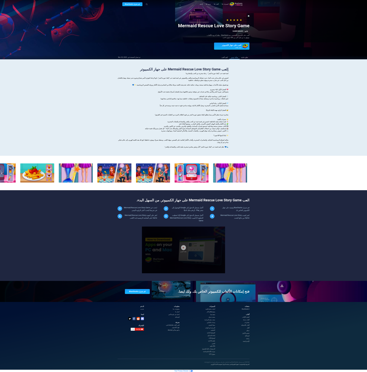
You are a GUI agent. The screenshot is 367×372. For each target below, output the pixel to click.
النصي (213, 343)
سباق (247, 330)
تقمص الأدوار (245, 333)
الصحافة (177, 317)
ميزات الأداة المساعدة (209, 351)
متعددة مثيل (212, 317)
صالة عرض (234, 57)
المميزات (226, 4)
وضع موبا (212, 314)
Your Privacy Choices (181, 371)
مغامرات (246, 322)
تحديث (142, 309)
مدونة (209, 4)
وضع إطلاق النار (211, 311)
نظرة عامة (244, 57)
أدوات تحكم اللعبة (210, 309)
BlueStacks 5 (245, 309)
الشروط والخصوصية (244, 364)
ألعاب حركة (246, 320)
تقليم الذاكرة (211, 341)
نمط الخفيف (211, 325)
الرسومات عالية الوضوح (208, 349)
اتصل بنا (177, 311)
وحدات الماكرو (211, 322)
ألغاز (248, 328)
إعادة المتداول (211, 335)
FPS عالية (212, 346)
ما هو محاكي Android (174, 330)
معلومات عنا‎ (176, 309)
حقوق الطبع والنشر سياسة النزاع (231, 364)
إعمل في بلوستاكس (174, 314)
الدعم (201, 4)
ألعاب (217, 4)
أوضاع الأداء (212, 338)
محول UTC (212, 354)
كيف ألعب (224, 57)
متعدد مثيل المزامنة (209, 320)
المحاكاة (247, 336)
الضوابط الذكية (211, 333)
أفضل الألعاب (245, 317)
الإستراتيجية (246, 341)
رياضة (247, 338)
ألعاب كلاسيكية (245, 325)
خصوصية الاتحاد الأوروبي (216, 364)
